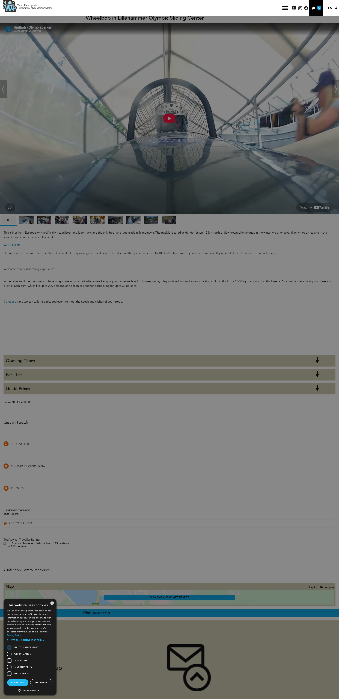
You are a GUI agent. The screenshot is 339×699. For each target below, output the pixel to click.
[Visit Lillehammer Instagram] (300, 9)
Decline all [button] (41, 682)
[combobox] (52, 603)
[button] (30, 640)
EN (330, 8)
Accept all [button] (17, 682)
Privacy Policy (14, 635)
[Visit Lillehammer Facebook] (306, 9)
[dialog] (30, 647)
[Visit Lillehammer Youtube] (294, 8)
